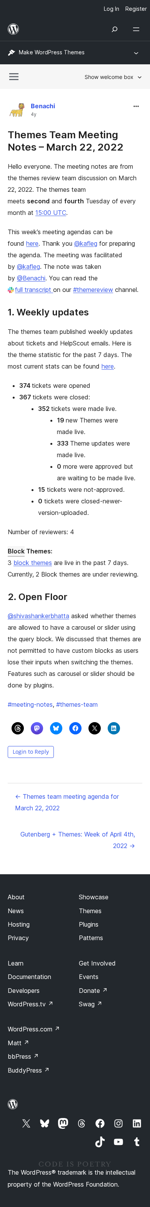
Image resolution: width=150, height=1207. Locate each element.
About (16, 897)
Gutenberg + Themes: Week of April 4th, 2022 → (77, 840)
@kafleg (85, 243)
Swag (90, 1004)
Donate (93, 990)
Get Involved (97, 963)
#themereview (93, 289)
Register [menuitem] (136, 8)
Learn (15, 963)
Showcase (93, 897)
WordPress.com (34, 1029)
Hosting (19, 924)
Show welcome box (109, 77)
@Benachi (31, 278)
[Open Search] (114, 29)
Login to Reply (31, 751)
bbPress (23, 1056)
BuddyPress (29, 1070)
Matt (18, 1043)
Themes (90, 911)
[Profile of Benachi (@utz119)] (17, 112)
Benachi (43, 106)
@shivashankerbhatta (38, 616)
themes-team (77, 704)
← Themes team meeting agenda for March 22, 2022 (67, 802)
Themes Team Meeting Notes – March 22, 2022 (65, 141)
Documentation (29, 977)
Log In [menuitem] (111, 8)
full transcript (34, 289)
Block (16, 551)
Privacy (18, 938)
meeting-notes (30, 704)
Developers (24, 990)
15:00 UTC (50, 212)
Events (88, 977)
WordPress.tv (30, 1004)
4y (34, 114)
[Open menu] (137, 29)
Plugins (88, 924)
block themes (32, 563)
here (32, 243)
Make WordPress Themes (52, 52)
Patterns (91, 938)
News (16, 911)
